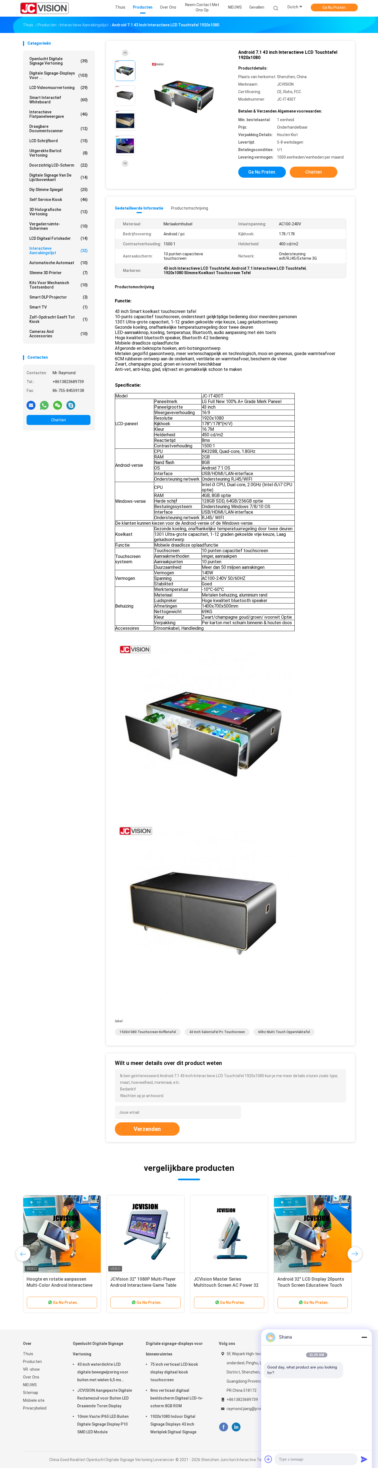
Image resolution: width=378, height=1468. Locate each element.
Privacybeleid (34, 1408)
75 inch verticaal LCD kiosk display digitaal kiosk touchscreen (174, 1372)
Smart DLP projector (58, 297)
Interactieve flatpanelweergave (58, 114)
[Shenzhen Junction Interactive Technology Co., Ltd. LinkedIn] (236, 1427)
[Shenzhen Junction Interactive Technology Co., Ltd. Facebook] (223, 1427)
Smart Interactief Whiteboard (58, 99)
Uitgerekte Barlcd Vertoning (58, 153)
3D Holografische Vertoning (58, 211)
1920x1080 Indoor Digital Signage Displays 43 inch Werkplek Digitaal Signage (173, 1424)
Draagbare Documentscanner (58, 128)
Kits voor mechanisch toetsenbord (58, 285)
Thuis (28, 1354)
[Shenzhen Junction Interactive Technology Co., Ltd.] (44, 8)
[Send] (364, 1459)
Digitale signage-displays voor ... (58, 75)
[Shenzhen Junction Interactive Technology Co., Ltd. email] (31, 405)
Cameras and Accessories (58, 333)
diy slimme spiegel (58, 189)
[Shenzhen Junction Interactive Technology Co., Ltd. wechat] (57, 405)
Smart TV (58, 307)
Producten (32, 1361)
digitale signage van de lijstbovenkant (58, 177)
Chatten (58, 420)
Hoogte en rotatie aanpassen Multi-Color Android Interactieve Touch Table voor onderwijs (59, 1285)
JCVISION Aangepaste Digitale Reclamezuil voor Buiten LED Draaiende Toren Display (104, 1398)
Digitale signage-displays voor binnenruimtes (174, 1348)
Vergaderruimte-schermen (58, 226)
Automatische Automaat (58, 263)
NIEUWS (30, 1385)
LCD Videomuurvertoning (58, 87)
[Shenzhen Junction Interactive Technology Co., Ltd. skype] (70, 405)
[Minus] (364, 1337)
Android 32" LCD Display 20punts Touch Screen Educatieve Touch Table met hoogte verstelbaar (310, 1285)
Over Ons (31, 1377)
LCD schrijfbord (58, 141)
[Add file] (268, 1459)
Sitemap (30, 1392)
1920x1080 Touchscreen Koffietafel (148, 1032)
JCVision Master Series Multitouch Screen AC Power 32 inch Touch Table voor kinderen (226, 1285)
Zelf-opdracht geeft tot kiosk (58, 319)
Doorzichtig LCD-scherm (58, 165)
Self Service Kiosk (58, 199)
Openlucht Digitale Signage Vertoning (58, 61)
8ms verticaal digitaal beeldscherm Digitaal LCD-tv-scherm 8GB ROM (176, 1398)
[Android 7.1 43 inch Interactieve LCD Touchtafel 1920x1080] (184, 96)
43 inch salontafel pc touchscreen (217, 1032)
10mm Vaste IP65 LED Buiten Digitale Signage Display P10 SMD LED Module (103, 1424)
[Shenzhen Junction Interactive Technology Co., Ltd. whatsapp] (44, 405)
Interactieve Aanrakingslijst (58, 250)
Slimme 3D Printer (58, 273)
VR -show (31, 1369)
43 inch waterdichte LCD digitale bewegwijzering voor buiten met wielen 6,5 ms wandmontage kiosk (102, 1373)
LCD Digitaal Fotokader (58, 238)
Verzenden (147, 1129)
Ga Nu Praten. (334, 7)
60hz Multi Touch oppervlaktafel (284, 1032)
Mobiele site (34, 1400)
